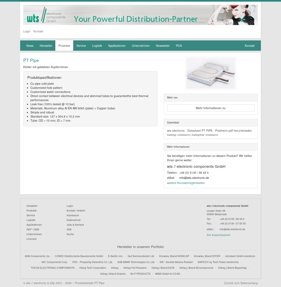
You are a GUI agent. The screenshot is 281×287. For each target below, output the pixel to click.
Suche (70, 234)
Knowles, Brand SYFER (207, 256)
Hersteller (46, 45)
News (30, 45)
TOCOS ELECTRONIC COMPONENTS (52, 267)
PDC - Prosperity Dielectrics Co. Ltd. (92, 262)
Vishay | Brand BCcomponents (196, 267)
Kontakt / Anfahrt (76, 210)
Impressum (73, 215)
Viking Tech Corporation (92, 267)
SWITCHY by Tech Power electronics (218, 262)
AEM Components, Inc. (37, 256)
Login (26, 31)
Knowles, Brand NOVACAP (174, 256)
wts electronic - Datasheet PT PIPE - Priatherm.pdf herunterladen (209, 132)
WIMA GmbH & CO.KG (167, 273)
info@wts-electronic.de (194, 178)
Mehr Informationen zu (210, 108)
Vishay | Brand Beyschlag (232, 267)
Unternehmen (141, 45)
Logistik (97, 45)
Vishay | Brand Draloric (113, 273)
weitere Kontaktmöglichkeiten (186, 183)
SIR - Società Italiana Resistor (176, 262)
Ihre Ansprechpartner (218, 235)
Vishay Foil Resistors (135, 267)
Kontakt (38, 31)
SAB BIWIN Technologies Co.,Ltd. (136, 262)
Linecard (31, 238)
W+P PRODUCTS (140, 273)
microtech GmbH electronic (240, 256)
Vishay (114, 267)
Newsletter (163, 45)
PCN (179, 45)
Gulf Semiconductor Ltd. (141, 256)
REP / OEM (33, 229)
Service (81, 45)
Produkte (64, 45)
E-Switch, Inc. (115, 256)
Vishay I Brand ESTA (162, 267)
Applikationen (117, 45)
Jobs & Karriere (75, 224)
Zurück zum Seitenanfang (241, 283)
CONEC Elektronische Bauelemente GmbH (79, 256)
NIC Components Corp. (55, 262)
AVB (69, 229)
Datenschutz (74, 220)
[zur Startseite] (140, 15)
